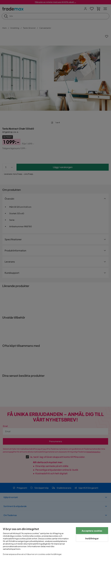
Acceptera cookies (92, 530)
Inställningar (92, 538)
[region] (55, 542)
